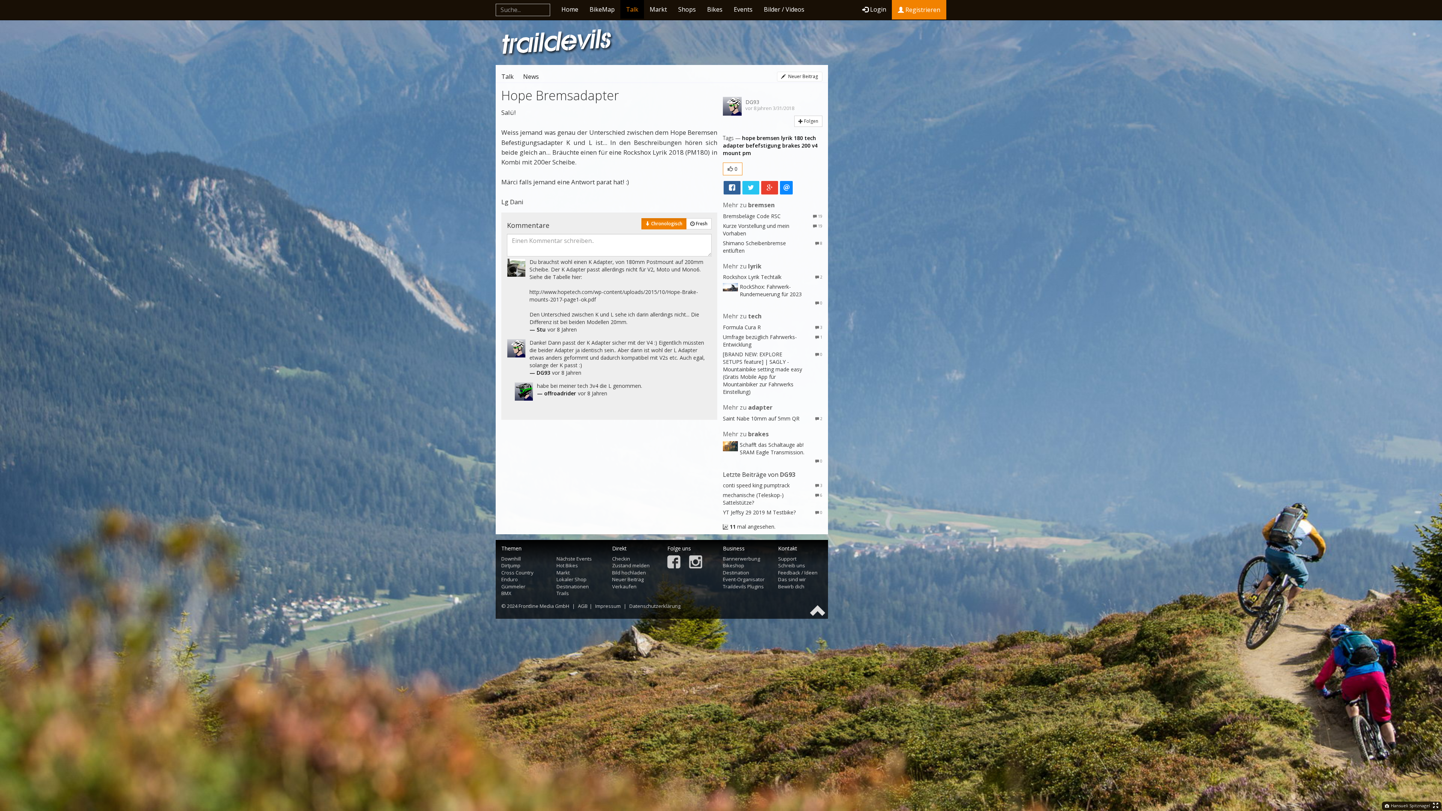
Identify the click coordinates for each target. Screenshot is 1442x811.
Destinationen (573, 586)
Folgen (810, 121)
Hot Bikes (567, 565)
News (531, 76)
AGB (583, 606)
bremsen (768, 138)
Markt (658, 9)
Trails (563, 593)
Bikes (715, 9)
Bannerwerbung (741, 558)
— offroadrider (556, 393)
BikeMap (602, 9)
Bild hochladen (629, 572)
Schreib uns (791, 565)
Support (787, 558)
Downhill (511, 558)
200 (805, 145)
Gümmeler (513, 586)
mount (732, 153)
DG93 (752, 102)
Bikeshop (733, 565)
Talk (632, 9)
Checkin (621, 558)
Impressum (608, 606)
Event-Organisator (744, 579)
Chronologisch (666, 223)
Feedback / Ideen (798, 572)
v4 (815, 145)
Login (878, 9)
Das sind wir (792, 579)
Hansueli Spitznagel (1410, 805)
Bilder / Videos (784, 9)
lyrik (786, 138)
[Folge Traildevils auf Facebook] (673, 562)
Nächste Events (574, 558)
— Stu (537, 329)
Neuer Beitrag (802, 76)
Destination (736, 572)
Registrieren (922, 10)
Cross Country (517, 572)
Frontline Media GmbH (544, 606)
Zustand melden (631, 565)
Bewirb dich (791, 586)
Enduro (509, 579)
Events (743, 9)
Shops (687, 9)
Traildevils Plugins (743, 586)
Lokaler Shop (572, 579)
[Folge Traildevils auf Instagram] (695, 562)
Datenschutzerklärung (654, 606)
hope (748, 138)
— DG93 (539, 372)
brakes (791, 145)
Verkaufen (624, 586)
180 (798, 138)
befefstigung (763, 145)
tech (810, 138)
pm (746, 153)
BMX (506, 593)
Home (569, 9)
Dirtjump (510, 565)
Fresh (701, 223)
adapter (733, 145)
